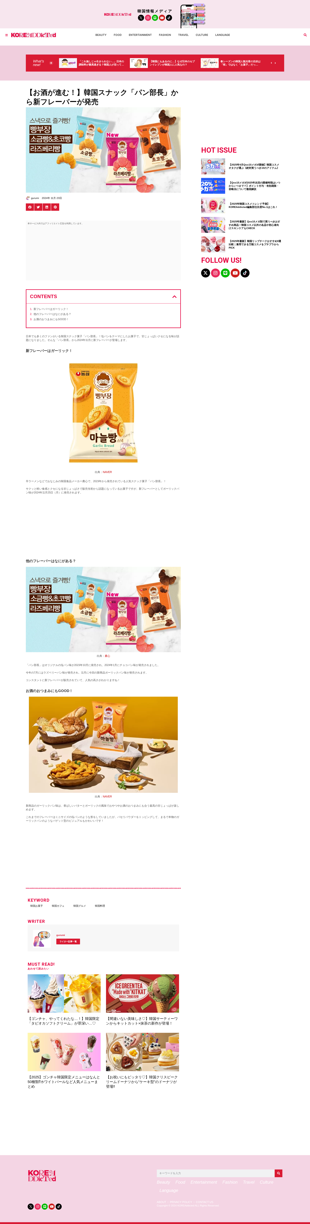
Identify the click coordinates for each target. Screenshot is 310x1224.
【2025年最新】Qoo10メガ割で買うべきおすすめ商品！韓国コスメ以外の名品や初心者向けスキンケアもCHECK (254, 224)
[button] (305, 35)
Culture (202, 35)
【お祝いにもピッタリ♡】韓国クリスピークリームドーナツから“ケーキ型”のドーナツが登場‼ (142, 1081)
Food (118, 35)
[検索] (278, 1173)
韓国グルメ (79, 905)
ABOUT (161, 1202)
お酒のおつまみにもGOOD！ (51, 319)
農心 (107, 655)
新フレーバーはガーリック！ (51, 308)
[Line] (155, 18)
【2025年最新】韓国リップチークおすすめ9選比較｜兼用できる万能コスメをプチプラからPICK (255, 244)
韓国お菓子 (36, 905)
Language (222, 35)
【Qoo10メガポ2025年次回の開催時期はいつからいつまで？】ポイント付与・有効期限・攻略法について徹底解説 (254, 185)
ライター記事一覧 (68, 941)
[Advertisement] (103, 253)
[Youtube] (162, 18)
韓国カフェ (58, 905)
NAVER (107, 472)
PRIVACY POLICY (181, 1202)
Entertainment (140, 35)
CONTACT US (204, 1202)
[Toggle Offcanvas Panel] (7, 35)
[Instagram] (148, 18)
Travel (183, 35)
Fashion (165, 35)
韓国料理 (100, 905)
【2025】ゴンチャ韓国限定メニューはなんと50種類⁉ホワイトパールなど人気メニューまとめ (64, 1081)
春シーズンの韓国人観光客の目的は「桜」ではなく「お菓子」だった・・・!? (170, 64)
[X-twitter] (205, 273)
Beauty (101, 35)
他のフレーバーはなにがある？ (52, 314)
